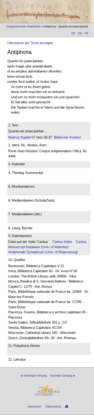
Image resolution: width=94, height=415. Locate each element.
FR (86, 33)
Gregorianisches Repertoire (23, 26)
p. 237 (62, 322)
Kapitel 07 (27, 137)
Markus (14, 137)
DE (73, 33)
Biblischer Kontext (67, 137)
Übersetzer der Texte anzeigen (30, 43)
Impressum (35, 406)
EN (80, 33)
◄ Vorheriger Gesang (33, 375)
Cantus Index (62, 242)
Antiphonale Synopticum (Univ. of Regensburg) (43, 252)
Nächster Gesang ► (63, 375)
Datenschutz (53, 406)
